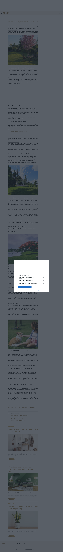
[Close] (47, 262)
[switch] (43, 277)
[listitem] (31, 275)
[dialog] (31, 276)
